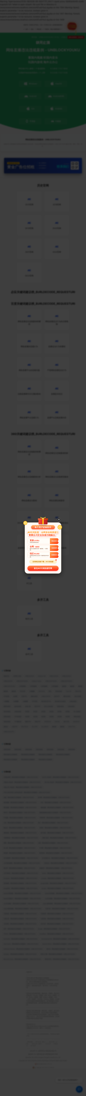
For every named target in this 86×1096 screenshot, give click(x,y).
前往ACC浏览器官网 (43, 568)
